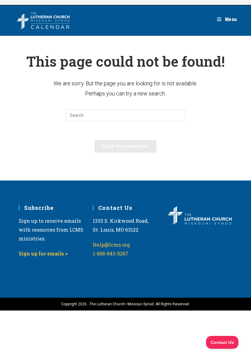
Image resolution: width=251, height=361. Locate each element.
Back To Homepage (126, 146)
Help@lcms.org (111, 244)
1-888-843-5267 (111, 253)
